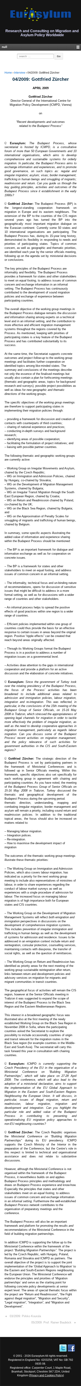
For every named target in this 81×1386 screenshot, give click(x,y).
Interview (19, 72)
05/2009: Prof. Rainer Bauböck (51, 1322)
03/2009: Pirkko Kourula (25, 1316)
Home (8, 72)
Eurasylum (38, 1355)
